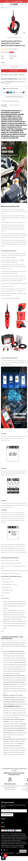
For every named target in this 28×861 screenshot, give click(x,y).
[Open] (3, 857)
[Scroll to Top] (25, 853)
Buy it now (14, 70)
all (6, 7)
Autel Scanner (13, 56)
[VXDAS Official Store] (14, 4)
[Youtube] (4, 850)
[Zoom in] (24, 32)
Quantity (3, 62)
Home (2, 7)
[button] (25, 4)
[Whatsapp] (7, 850)
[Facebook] (1, 850)
